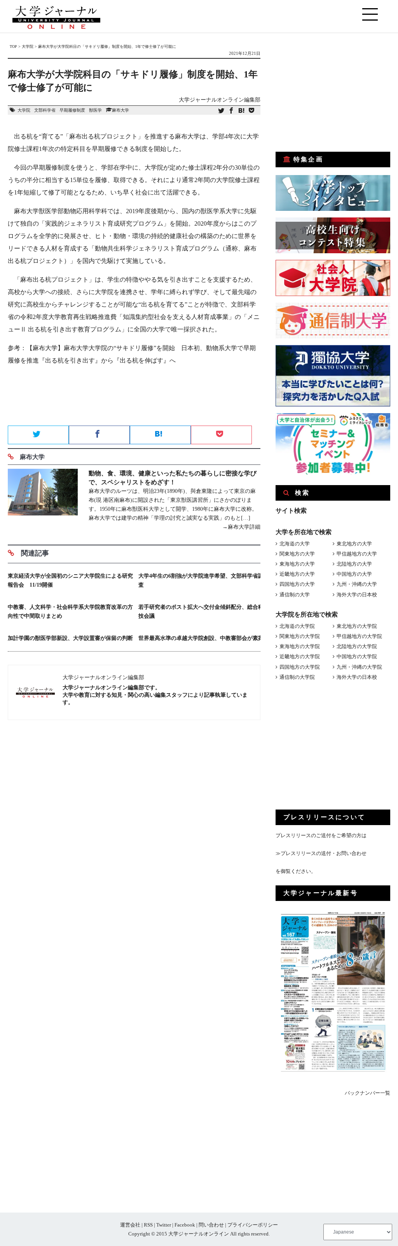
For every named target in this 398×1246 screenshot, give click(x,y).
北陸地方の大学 (354, 564)
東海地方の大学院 (299, 646)
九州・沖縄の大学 (357, 584)
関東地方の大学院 (299, 636)
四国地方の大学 (297, 584)
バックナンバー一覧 (367, 1093)
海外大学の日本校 (357, 595)
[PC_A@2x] (333, 473)
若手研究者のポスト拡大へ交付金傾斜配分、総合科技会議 (201, 611)
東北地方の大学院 (357, 626)
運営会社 (130, 1225)
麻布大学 (120, 110)
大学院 (23, 110)
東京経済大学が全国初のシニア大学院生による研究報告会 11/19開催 (70, 580)
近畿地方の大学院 (299, 656)
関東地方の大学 (297, 554)
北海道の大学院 (297, 626)
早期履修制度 (72, 110)
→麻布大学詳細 (241, 527)
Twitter (163, 1225)
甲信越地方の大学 (357, 554)
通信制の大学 (294, 595)
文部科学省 (45, 110)
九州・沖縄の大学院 (359, 667)
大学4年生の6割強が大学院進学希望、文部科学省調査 (201, 580)
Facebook (185, 1225)
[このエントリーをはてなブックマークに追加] (241, 111)
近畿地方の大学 (297, 574)
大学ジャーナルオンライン (198, 1234)
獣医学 (95, 110)
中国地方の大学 (354, 574)
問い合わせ (211, 1225)
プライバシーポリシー (252, 1225)
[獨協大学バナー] (333, 405)
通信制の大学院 (297, 677)
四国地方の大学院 (299, 667)
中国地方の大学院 (357, 656)
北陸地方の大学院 (357, 646)
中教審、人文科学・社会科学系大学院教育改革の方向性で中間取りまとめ (70, 611)
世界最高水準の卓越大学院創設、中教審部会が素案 (201, 638)
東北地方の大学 (354, 544)
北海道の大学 (294, 544)
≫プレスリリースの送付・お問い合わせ (321, 853)
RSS (148, 1225)
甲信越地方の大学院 (359, 636)
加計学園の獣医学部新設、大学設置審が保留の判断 (70, 638)
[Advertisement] (134, 398)
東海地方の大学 (297, 564)
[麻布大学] (43, 500)
